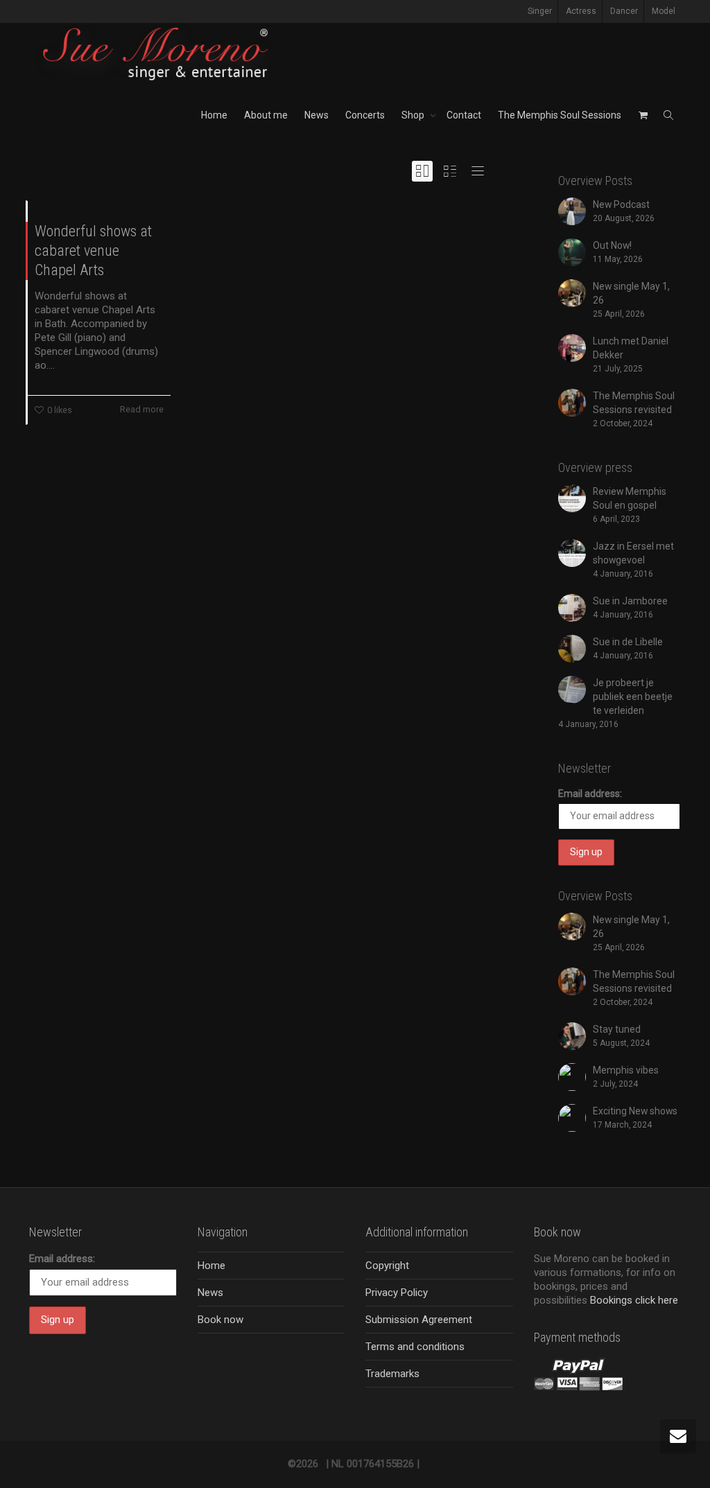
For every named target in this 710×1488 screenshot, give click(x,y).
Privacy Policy (396, 1292)
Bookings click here (634, 1300)
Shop (413, 115)
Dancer (624, 11)
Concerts (365, 115)
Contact (464, 115)
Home (214, 115)
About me (266, 115)
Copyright (387, 1265)
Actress (581, 11)
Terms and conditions (415, 1346)
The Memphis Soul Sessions (559, 115)
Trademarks (392, 1373)
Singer (540, 11)
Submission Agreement (418, 1319)
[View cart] (643, 115)
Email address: (590, 793)
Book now (220, 1319)
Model (663, 11)
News (316, 115)
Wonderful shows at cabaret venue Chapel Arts (93, 250)
